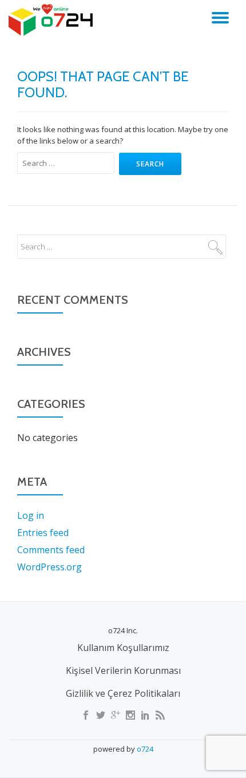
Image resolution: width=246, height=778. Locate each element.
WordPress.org (49, 567)
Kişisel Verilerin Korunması (123, 670)
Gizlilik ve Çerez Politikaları (123, 693)
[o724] (53, 20)
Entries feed (43, 532)
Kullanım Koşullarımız (123, 647)
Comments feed (51, 549)
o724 (145, 749)
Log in (30, 515)
